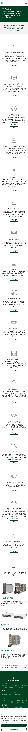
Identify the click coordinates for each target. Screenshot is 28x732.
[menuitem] (21, 3)
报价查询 (24, 693)
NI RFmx (8, 30)
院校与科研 (4, 685)
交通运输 (21, 687)
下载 (3, 707)
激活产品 (13, 707)
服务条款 (5, 694)
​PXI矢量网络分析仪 (7, 650)
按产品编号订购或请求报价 (15, 694)
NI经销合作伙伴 (5, 693)
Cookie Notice (22, 718)
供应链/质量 (17, 702)
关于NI (21, 700)
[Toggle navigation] (7, 2)
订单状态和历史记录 (15, 693)
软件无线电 (19, 29)
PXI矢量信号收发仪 (10, 29)
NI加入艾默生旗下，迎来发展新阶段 (10, 700)
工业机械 (5, 687)
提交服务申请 (20, 707)
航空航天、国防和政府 (14, 685)
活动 (23, 702)
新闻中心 (11, 702)
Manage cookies (14, 729)
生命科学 (11, 687)
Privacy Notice (12, 718)
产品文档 (8, 707)
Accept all (14, 725)
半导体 (16, 687)
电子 (22, 685)
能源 (25, 685)
